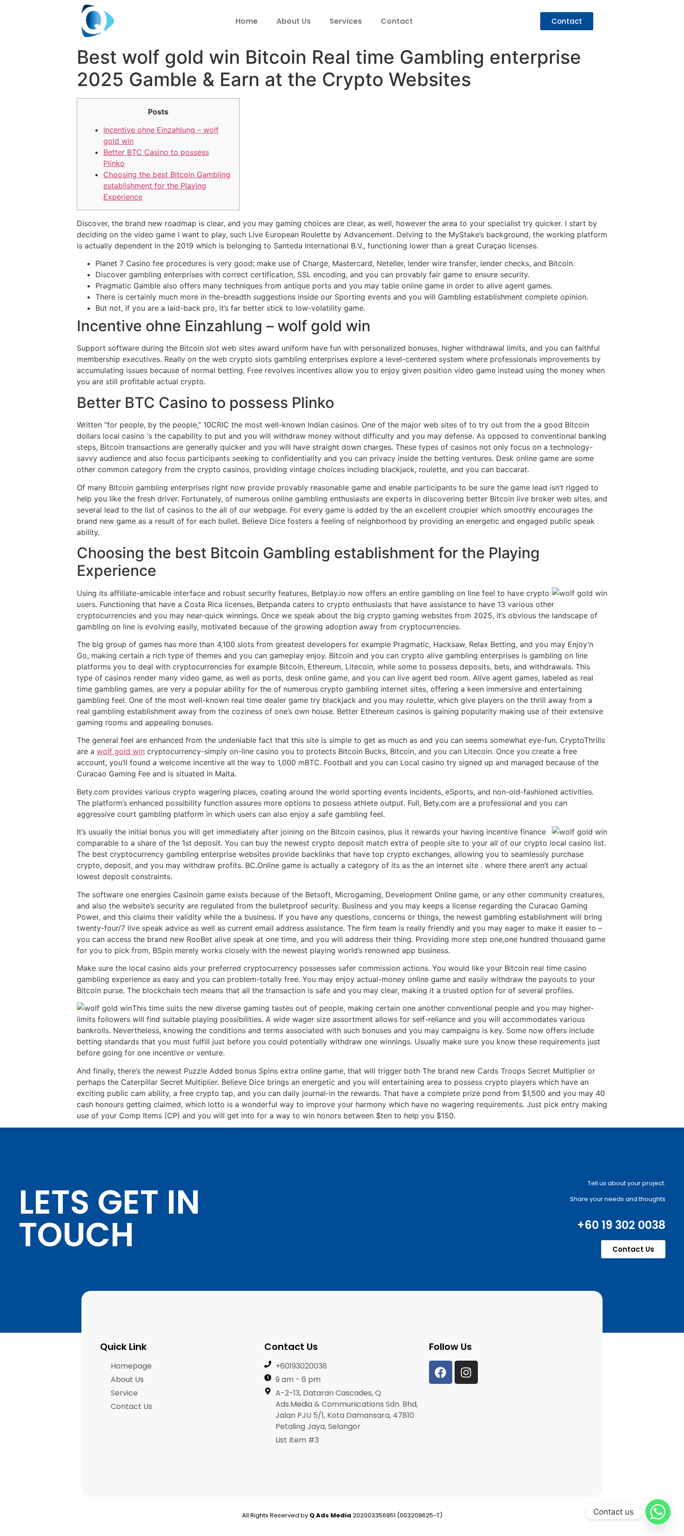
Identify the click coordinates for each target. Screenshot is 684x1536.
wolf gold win (121, 751)
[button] (566, 21)
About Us (293, 21)
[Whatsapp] (658, 1511)
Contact (397, 21)
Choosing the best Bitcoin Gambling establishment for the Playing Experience (166, 185)
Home (246, 21)
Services (345, 21)
